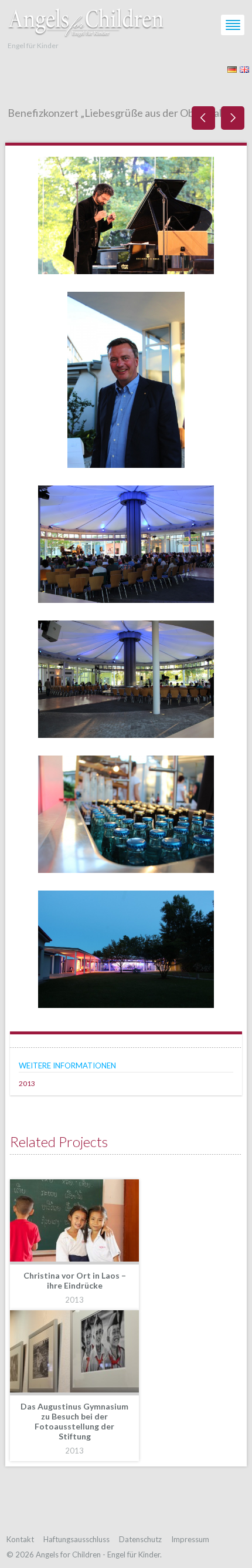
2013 (27, 1083)
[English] (244, 68)
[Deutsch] (232, 68)
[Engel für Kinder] (86, 20)
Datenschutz (140, 1539)
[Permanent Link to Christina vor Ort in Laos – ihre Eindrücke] (74, 1221)
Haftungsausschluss (76, 1539)
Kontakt (20, 1539)
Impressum (190, 1539)
